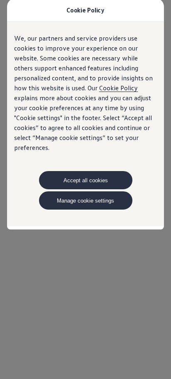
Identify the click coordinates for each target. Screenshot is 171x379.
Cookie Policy (118, 88)
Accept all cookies (86, 180)
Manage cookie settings (85, 201)
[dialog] (85, 189)
